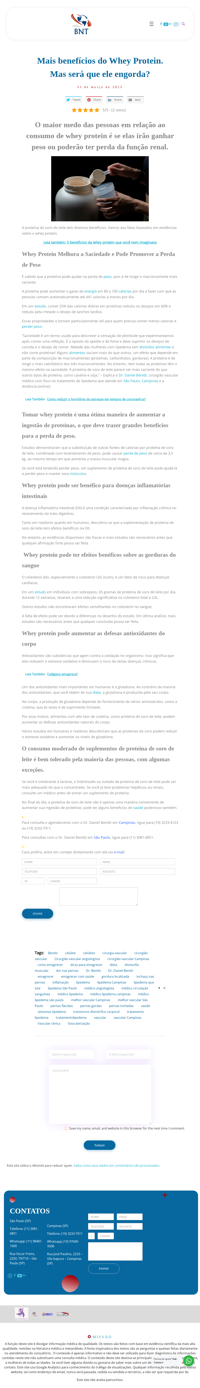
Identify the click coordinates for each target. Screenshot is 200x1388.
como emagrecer (50, 965)
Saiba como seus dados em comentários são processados (116, 1165)
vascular (100, 1017)
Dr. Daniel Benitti (120, 970)
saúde (138, 807)
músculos (78, 473)
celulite (70, 953)
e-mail (119, 852)
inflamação (61, 982)
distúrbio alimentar (155, 347)
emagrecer (46, 976)
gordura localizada (115, 976)
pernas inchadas (121, 1006)
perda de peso (135, 453)
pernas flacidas (62, 1006)
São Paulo (102, 837)
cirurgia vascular (115, 953)
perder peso (32, 326)
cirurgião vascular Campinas (128, 959)
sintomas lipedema (52, 1012)
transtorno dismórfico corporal (96, 1012)
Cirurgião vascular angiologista (77, 959)
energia (90, 291)
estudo (40, 306)
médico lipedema (70, 994)
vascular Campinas (127, 1017)
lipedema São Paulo (62, 988)
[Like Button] (159, 988)
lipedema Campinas (111, 982)
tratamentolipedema (71, 1017)
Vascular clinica (49, 1023)
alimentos (77, 352)
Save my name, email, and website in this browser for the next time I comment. (127, 1128)
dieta (97, 692)
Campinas (127, 822)
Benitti (53, 953)
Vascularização (79, 1023)
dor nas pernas (67, 970)
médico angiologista (99, 988)
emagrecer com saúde (77, 976)
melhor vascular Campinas (90, 1000)
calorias (125, 291)
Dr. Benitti (93, 970)
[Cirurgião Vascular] (81, 23)
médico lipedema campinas (110, 994)
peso (108, 276)
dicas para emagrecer (86, 965)
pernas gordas (91, 1006)
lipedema (83, 982)
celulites (89, 953)
